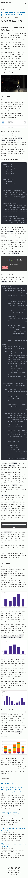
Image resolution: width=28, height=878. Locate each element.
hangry (20, 677)
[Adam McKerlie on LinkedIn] (12, 867)
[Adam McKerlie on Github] (8, 867)
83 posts (14, 874)
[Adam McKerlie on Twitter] (15, 867)
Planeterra (5, 573)
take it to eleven (16, 61)
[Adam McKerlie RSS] (19, 867)
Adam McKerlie (7, 3)
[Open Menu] (25, 2)
